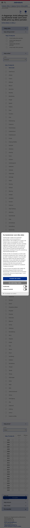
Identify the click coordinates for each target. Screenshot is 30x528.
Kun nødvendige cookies (15, 283)
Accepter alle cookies (15, 278)
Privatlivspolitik (7, 274)
